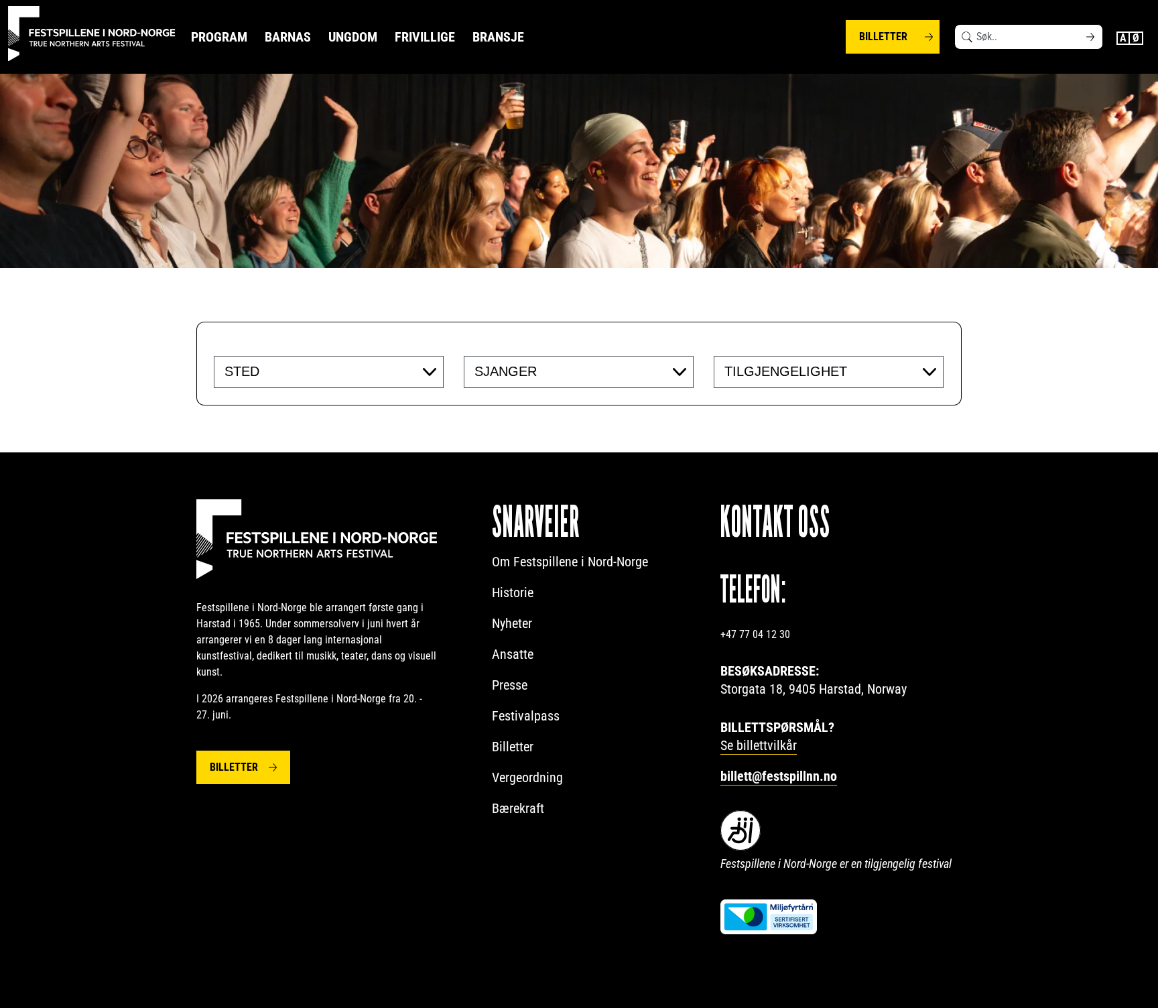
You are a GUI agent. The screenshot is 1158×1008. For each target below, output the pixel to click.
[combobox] (328, 372)
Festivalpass (526, 716)
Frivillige (425, 37)
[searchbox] (306, 371)
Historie (512, 592)
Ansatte (512, 654)
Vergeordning (527, 777)
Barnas (288, 37)
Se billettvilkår (758, 745)
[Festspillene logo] (92, 34)
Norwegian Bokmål (1136, 38)
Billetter (883, 36)
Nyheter (512, 623)
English (1123, 38)
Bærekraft (518, 808)
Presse (509, 685)
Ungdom (352, 37)
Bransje (498, 37)
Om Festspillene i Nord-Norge (570, 562)
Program (219, 37)
